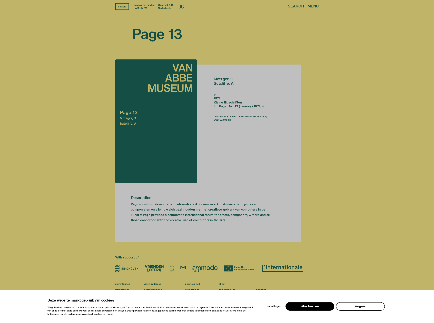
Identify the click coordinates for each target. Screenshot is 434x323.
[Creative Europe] (240, 268)
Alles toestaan (310, 306)
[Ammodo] (205, 268)
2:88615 (227, 119)
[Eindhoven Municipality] (126, 268)
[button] (156, 121)
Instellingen (274, 306)
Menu (313, 6)
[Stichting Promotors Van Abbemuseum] (172, 268)
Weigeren (360, 306)
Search (296, 6)
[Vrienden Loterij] (154, 268)
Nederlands (164, 8)
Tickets (122, 6)
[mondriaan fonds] (183, 268)
